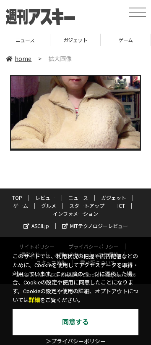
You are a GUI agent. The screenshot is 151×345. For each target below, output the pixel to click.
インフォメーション (75, 213)
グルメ (48, 205)
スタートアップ (86, 205)
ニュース (78, 197)
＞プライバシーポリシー (76, 341)
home (23, 58)
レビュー (45, 197)
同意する (75, 322)
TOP (17, 197)
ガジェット (60, 39)
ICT (121, 205)
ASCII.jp (40, 225)
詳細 (34, 300)
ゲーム (111, 39)
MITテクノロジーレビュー (99, 225)
